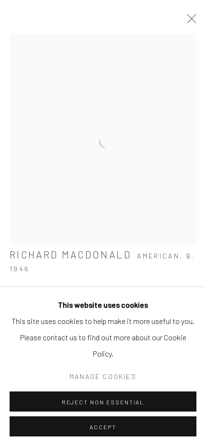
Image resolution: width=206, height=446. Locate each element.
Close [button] (189, 21)
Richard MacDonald (70, 254)
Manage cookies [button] (103, 376)
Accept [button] (103, 427)
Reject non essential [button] (103, 402)
